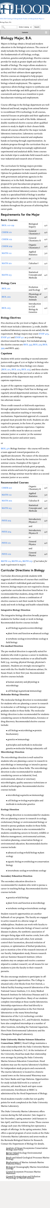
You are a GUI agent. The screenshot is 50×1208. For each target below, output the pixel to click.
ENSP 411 (19, 337)
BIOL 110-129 (8, 225)
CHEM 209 (7, 246)
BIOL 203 (6, 307)
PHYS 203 (6, 520)
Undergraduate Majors (36, 19)
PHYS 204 (6, 531)
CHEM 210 (7, 487)
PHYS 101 (6, 542)
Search (36, 27)
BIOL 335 (27, 344)
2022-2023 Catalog (6, 19)
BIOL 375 (37, 344)
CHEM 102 (7, 239)
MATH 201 (7, 263)
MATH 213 (7, 274)
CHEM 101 (7, 232)
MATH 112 (6, 253)
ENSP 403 (43, 333)
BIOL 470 (5, 448)
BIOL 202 (6, 296)
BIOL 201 (6, 288)
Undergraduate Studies (20, 19)
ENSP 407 (6, 337)
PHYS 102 (6, 553)
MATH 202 (7, 500)
